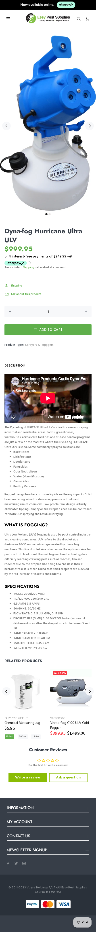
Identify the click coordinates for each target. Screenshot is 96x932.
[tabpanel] (48, 123)
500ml (23, 736)
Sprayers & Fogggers (39, 345)
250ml (9, 736)
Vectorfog (57, 718)
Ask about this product (26, 294)
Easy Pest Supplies (16, 718)
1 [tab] (46, 214)
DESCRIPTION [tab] (14, 365)
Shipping (28, 267)
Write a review (27, 777)
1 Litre (36, 736)
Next (89, 126)
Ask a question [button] (68, 777)
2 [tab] (49, 214)
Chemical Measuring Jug (22, 723)
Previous (6, 126)
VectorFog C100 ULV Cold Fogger (69, 725)
